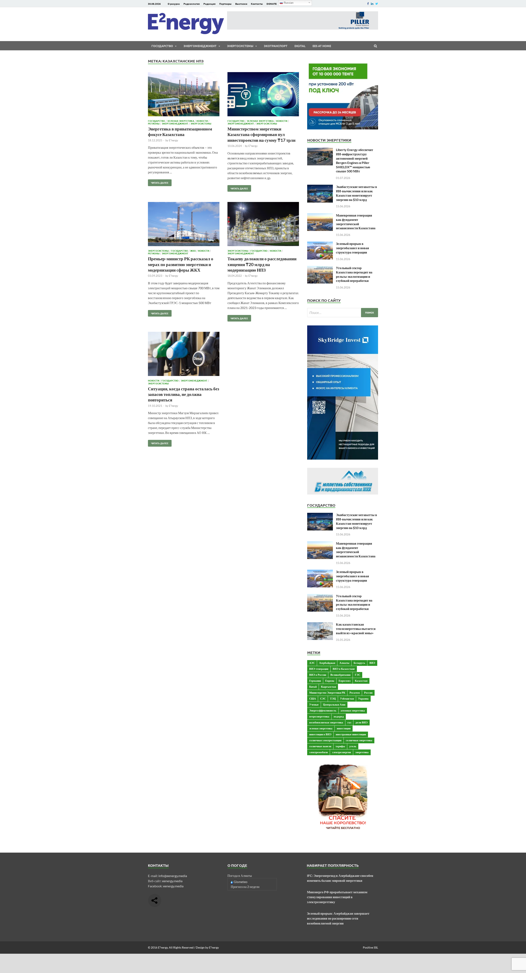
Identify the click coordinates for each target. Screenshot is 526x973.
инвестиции (344, 728)
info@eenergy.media (172, 876)
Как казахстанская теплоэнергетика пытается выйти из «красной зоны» (356, 628)
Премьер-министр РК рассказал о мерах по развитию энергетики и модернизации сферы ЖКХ (180, 264)
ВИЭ (372, 662)
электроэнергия (341, 752)
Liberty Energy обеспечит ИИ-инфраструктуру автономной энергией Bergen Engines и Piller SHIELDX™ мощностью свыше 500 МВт (354, 160)
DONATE (271, 3)
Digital (300, 46)
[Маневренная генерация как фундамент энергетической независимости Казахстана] (320, 216)
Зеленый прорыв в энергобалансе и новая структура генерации (352, 248)
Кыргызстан (328, 686)
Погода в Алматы (239, 875)
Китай (313, 686)
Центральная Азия (334, 704)
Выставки (241, 3)
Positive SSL (370, 947)
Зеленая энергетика (180, 120)
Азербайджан (327, 662)
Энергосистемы (240, 46)
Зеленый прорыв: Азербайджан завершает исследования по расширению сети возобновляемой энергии (338, 918)
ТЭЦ (333, 698)
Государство (162, 46)
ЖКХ (193, 250)
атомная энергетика (353, 710)
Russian (288, 2)
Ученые (314, 704)
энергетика (362, 752)
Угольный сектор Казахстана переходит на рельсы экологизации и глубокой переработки (354, 274)
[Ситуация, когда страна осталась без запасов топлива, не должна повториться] (183, 354)
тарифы (340, 746)
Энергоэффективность (322, 710)
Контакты (257, 3)
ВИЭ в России (317, 674)
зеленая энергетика (320, 728)
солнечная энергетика (359, 740)
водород (339, 716)
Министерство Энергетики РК (327, 692)
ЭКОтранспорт (275, 46)
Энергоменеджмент (200, 46)
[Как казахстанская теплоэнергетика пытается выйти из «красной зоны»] (320, 625)
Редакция (209, 3)
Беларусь (359, 662)
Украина (363, 698)
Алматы (344, 662)
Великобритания (340, 674)
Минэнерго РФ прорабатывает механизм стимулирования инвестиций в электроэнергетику (337, 897)
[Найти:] (342, 312)
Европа (329, 680)
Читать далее (158, 181)
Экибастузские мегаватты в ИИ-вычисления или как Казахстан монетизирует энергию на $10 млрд (356, 193)
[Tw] (376, 3)
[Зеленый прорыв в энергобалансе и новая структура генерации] (320, 244)
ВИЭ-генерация (318, 668)
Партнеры (225, 3)
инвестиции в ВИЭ (320, 734)
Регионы (153, 123)
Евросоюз (345, 680)
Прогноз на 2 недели (245, 887)
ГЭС (357, 674)
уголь (352, 746)
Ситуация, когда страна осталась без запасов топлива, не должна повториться (183, 394)
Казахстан (361, 680)
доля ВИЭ (361, 722)
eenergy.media (172, 881)
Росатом (355, 692)
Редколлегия (191, 3)
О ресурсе (174, 3)
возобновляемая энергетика (326, 722)
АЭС (312, 662)
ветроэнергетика (319, 716)
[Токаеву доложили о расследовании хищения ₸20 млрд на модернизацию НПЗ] (263, 224)
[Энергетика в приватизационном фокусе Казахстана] (183, 95)
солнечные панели (320, 746)
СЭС (323, 698)
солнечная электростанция (325, 740)
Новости (202, 120)
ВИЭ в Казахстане (344, 668)
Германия (315, 680)
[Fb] (368, 3)
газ (349, 722)
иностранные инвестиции (351, 734)
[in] (372, 3)
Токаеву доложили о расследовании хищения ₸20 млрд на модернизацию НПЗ (261, 264)
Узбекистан (347, 698)
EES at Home (322, 46)
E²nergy (173, 140)
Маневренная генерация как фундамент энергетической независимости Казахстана (355, 221)
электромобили (318, 752)
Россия (368, 692)
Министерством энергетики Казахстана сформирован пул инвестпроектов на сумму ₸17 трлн (261, 134)
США (312, 698)
